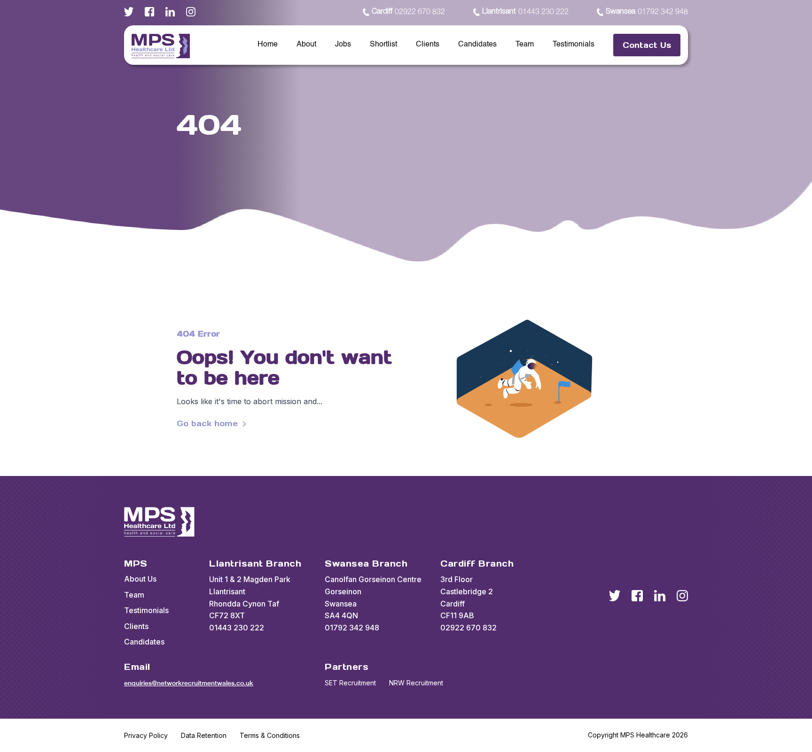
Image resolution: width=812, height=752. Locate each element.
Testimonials (573, 44)
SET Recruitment (350, 683)
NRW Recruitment (416, 683)
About (306, 44)
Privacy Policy (146, 735)
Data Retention (203, 735)
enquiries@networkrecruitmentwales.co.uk (188, 683)
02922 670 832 (408, 11)
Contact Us (647, 45)
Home (268, 44)
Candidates (477, 44)
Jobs (343, 44)
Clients (427, 44)
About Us (140, 578)
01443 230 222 (525, 11)
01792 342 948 (647, 11)
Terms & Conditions (270, 735)
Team (524, 44)
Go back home (207, 423)
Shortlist (383, 44)
